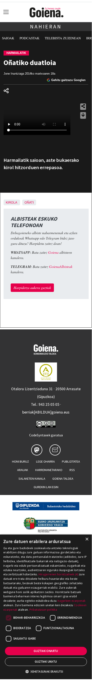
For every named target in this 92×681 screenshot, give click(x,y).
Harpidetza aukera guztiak (32, 287)
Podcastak (29, 38)
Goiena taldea (62, 479)
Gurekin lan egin (46, 487)
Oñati (29, 202)
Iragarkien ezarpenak (71, 601)
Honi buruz (20, 461)
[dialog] (46, 607)
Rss (72, 470)
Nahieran (45, 26)
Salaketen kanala (31, 479)
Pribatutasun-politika (43, 610)
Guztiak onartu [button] (46, 651)
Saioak (8, 38)
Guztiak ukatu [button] (46, 661)
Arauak (22, 470)
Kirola (11, 202)
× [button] (86, 539)
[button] (46, 671)
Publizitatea (71, 461)
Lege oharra (45, 461)
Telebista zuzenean (63, 38)
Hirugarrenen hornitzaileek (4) (58, 574)
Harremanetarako (48, 470)
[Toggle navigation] (6, 12)
